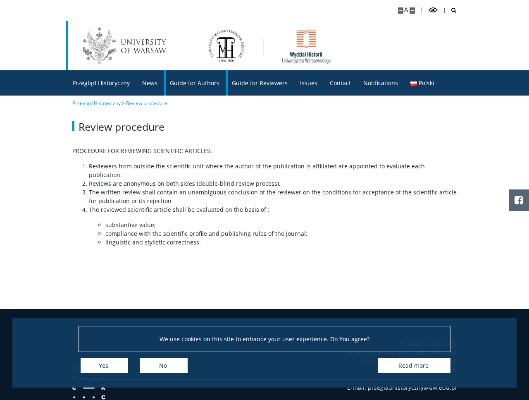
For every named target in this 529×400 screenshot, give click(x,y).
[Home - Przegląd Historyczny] (225, 45)
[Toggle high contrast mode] (433, 10)
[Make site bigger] (400, 10)
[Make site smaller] (412, 10)
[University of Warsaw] (126, 45)
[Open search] (450, 10)
